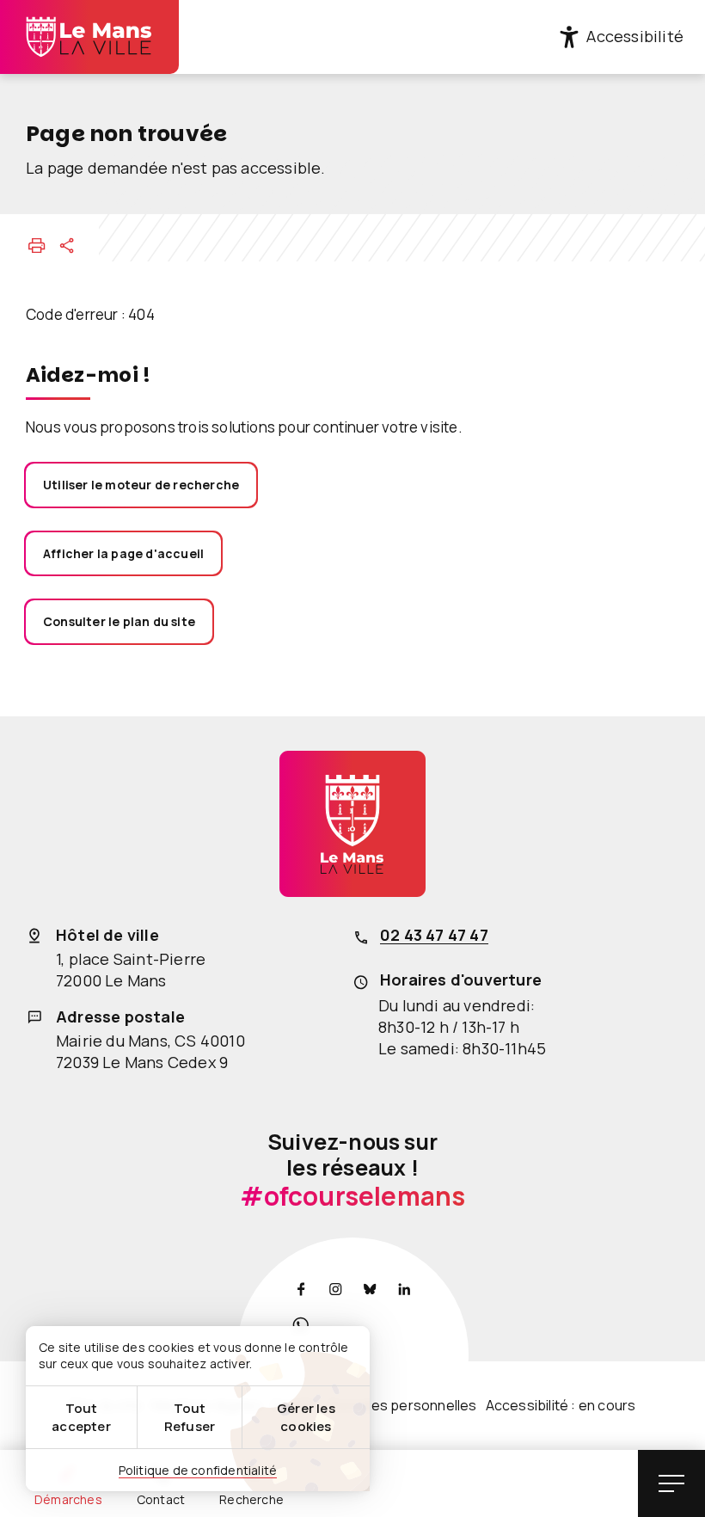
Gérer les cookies (306, 1417)
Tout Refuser (189, 1417)
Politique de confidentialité (198, 1470)
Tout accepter (81, 1417)
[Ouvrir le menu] (671, 1483)
